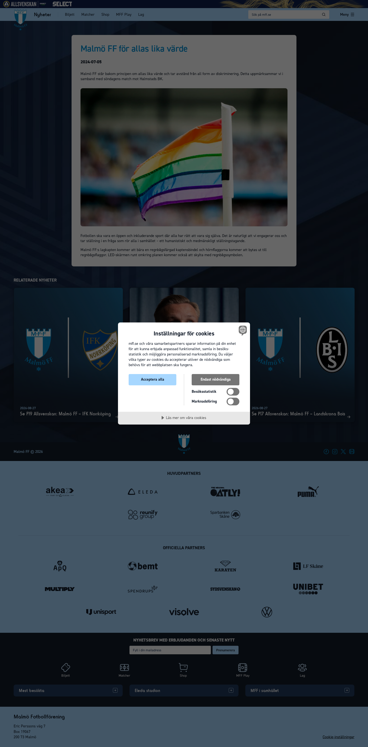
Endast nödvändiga (216, 379)
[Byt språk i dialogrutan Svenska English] (242, 330)
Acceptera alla (152, 379)
